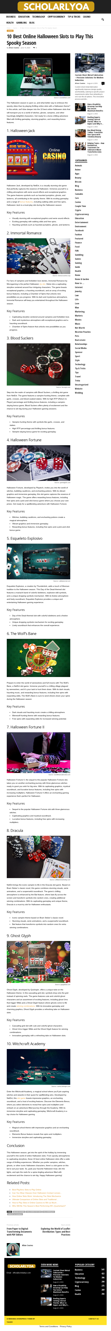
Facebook (79, 230)
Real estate (80, 339)
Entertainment (81, 222)
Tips (77, 372)
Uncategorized (81, 384)
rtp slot (42, 284)
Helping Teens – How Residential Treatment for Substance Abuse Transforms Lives (95, 147)
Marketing (80, 311)
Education (24, 16)
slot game (21, 1098)
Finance (78, 242)
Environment (80, 226)
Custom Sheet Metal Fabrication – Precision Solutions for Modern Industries (89, 77)
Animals (78, 165)
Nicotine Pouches (83, 331)
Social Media (80, 348)
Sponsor (78, 352)
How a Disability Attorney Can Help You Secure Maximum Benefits (95, 107)
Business (11, 16)
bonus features (26, 202)
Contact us (94, 1319)
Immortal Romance (15, 1214)
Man (77, 307)
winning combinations (26, 1006)
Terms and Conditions (48, 1326)
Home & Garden (82, 279)
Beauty (78, 177)
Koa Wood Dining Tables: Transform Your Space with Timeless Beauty (95, 133)
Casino (86, 16)
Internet (79, 287)
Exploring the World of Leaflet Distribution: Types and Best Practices (55, 1231)
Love (77, 303)
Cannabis (79, 193)
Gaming (78, 262)
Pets (77, 335)
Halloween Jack (48, 1212)
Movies (78, 319)
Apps (77, 173)
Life (77, 299)
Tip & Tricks (74, 16)
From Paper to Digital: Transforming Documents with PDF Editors (19, 1231)
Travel (78, 376)
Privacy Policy (66, 1326)
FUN (77, 250)
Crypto (78, 210)
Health (10, 22)
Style (77, 360)
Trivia (77, 380)
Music (77, 323)
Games (78, 258)
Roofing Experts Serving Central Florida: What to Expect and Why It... (95, 120)
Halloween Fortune (34, 1212)
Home (8, 28)
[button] (103, 20)
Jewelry (78, 291)
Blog (31, 22)
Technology (38, 16)
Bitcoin (78, 181)
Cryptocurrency (56, 16)
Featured (79, 238)
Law (77, 295)
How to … (79, 283)
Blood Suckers (19, 1212)
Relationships (81, 344)
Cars (77, 197)
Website (78, 388)
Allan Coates (14, 48)
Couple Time (80, 206)
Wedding (79, 392)
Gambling (21, 22)
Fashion (78, 234)
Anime (78, 169)
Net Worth (80, 327)
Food (77, 246)
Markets (79, 315)
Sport (77, 356)
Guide (77, 266)
